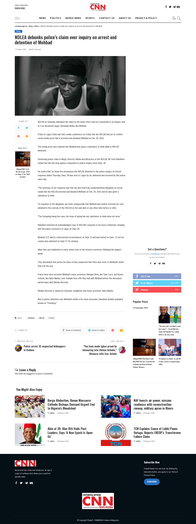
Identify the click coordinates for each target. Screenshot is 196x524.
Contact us (155, 254)
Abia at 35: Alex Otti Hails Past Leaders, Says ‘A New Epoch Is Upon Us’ (70, 432)
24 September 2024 (140, 308)
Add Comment (36, 49)
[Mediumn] (178, 6)
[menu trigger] (19, 18)
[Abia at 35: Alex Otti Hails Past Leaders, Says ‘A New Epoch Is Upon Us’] (30, 435)
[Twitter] (170, 6)
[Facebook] (166, 6)
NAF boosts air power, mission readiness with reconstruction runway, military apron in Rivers (153, 404)
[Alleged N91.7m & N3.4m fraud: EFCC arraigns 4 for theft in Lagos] (22, 158)
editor (52, 413)
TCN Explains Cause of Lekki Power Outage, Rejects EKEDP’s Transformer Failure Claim (157, 432)
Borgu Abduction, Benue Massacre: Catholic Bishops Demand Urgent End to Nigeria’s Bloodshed (71, 404)
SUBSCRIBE (152, 482)
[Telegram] (174, 6)
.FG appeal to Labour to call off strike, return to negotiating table (170, 361)
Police (52, 318)
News (19, 31)
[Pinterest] (18, 136)
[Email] (26, 136)
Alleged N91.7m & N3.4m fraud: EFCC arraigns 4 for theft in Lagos (22, 173)
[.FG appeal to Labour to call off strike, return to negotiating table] (170, 347)
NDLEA (41, 318)
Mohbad (31, 318)
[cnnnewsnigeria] (98, 7)
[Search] (179, 18)
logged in (31, 373)
